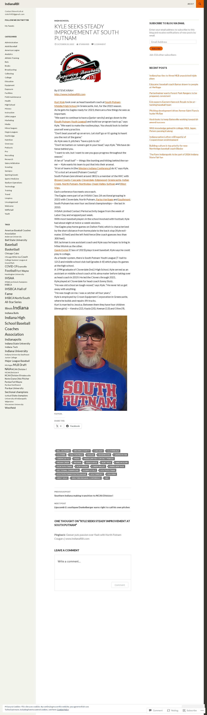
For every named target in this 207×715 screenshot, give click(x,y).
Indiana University (16, 351)
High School (61, 20)
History (8, 108)
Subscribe (156, 48)
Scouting (8, 167)
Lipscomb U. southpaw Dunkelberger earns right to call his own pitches (92, 505)
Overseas (9, 143)
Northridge (10, 136)
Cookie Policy (63, 709)
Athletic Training (12, 58)
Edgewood (101, 179)
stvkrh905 (84, 44)
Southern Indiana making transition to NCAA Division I (83, 493)
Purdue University (14, 388)
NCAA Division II (12, 372)
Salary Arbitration (12, 163)
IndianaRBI (12, 4)
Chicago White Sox (13, 257)
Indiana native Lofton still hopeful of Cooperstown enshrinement (167, 138)
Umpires (8, 198)
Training (8, 190)
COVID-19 (11, 266)
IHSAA (77, 459)
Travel (7, 194)
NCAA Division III (13, 375)
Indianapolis (13, 339)
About (191, 4)
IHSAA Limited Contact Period (99, 459)
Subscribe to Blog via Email (167, 23)
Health (8, 101)
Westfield (10, 407)
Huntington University (14, 274)
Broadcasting (10, 69)
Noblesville (26, 375)
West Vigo (62, 478)
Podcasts (9, 147)
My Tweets (9, 26)
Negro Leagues (11, 132)
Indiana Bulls (12, 313)
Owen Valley (99, 183)
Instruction (9, 112)
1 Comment (100, 44)
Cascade (76, 179)
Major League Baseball (17, 360)
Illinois (9, 308)
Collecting (9, 73)
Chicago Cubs (12, 253)
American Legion (12, 50)
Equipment (9, 85)
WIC (107, 478)
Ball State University (16, 239)
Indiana (77, 462)
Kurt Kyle (59, 102)
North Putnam (70, 183)
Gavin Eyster (61, 249)
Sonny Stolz (89, 470)
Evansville (22, 266)
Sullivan (111, 183)
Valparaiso (9, 401)
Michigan (9, 365)
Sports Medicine (12, 178)
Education (9, 81)
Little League (10, 116)
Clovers (61, 455)
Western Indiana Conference (94, 168)
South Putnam (107, 470)
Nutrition (9, 140)
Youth (7, 214)
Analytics (9, 54)
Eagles (90, 455)
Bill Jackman (63, 451)
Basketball (12, 249)
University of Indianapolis (16, 398)
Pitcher (25, 378)
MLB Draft (20, 365)
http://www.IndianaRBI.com (69, 94)
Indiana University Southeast (17, 355)
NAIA (8, 369)
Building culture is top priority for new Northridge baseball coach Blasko (168, 147)
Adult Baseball (11, 46)
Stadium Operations (13, 182)
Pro (6, 151)
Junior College (11, 357)
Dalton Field (76, 455)
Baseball (11, 244)
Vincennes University (14, 404)
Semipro (8, 171)
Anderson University (13, 237)
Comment (120, 585)
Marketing (9, 120)
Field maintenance (13, 97)
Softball (8, 396)
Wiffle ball (9, 210)
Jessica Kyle (91, 462)
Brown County (62, 179)
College (8, 77)
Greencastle (114, 179)
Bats (7, 62)
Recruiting (9, 155)
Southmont (124, 199)
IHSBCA (8, 285)
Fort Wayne (22, 270)
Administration (11, 42)
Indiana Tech (11, 347)
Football (10, 270)
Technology (10, 186)
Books (7, 66)
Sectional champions (68, 470)
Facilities (9, 93)
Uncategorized (11, 202)
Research (9, 159)
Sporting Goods (11, 175)
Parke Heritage (104, 199)
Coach (24, 256)
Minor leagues (11, 128)
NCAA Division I (19, 369)
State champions (20, 395)
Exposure (9, 89)
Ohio (19, 378)
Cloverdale (88, 179)
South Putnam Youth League (70, 121)
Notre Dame (10, 378)
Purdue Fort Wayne (13, 382)
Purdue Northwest (13, 385)
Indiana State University (17, 343)
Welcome (9, 206)
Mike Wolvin (122, 462)
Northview (85, 183)
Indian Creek (63, 462)
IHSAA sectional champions (16, 282)
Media (7, 124)
